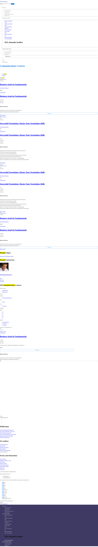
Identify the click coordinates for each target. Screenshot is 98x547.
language (11, 256)
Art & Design (5, 290)
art (4, 256)
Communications (2, 92)
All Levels (4, 306)
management (2, 256)
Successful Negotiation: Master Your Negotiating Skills (22, 123)
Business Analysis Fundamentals (13, 84)
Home (3, 59)
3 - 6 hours (4, 323)
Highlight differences (6, 477)
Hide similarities (6, 476)
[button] (51, 46)
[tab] (50, 74)
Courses (3, 60)
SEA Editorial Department (4, 221)
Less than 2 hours (5, 322)
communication (7, 256)
